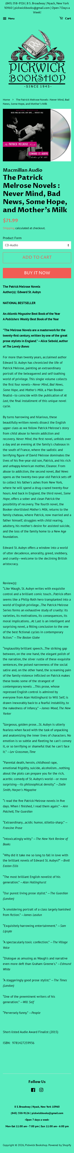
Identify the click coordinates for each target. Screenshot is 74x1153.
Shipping (9, 228)
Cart (68, 19)
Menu (11, 18)
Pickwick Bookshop (36, 1145)
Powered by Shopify (59, 1145)
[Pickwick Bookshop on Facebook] (33, 1090)
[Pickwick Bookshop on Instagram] (41, 1090)
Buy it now (37, 273)
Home (6, 99)
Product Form (12, 238)
